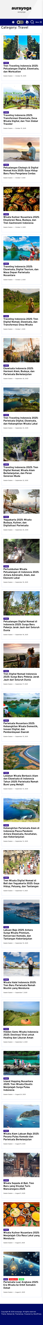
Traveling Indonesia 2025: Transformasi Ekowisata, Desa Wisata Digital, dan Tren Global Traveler (20, 120)
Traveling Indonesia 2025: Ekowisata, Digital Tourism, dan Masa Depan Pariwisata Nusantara (20, 271)
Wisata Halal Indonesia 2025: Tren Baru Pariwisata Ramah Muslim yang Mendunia (19, 985)
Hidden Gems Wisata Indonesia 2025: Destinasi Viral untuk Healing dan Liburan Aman (20, 1035)
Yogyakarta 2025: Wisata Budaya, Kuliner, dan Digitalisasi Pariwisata (17, 522)
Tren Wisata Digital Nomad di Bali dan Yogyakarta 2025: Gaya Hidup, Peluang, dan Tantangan (21, 883)
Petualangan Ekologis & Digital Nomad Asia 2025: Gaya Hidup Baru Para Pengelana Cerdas (20, 170)
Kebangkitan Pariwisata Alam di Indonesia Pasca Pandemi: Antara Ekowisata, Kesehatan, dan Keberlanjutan (21, 832)
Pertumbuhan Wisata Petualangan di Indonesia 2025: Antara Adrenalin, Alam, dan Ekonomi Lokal (21, 574)
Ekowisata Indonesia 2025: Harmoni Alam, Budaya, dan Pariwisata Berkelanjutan (19, 371)
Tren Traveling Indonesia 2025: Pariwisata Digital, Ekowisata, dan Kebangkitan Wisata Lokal (20, 421)
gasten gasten (8, 76)
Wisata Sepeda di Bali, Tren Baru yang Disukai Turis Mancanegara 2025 (18, 1186)
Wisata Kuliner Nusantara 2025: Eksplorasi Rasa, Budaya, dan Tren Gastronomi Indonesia (21, 220)
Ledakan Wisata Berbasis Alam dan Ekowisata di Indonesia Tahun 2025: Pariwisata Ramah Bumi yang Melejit (20, 780)
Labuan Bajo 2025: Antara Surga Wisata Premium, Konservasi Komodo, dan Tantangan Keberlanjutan (18, 934)
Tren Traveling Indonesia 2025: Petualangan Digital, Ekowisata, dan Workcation (21, 68)
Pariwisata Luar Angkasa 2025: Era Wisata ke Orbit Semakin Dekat (20, 1285)
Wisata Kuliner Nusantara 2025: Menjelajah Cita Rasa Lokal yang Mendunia (21, 1235)
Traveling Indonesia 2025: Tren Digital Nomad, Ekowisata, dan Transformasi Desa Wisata (20, 322)
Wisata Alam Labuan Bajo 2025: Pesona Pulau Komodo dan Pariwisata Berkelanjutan (21, 1136)
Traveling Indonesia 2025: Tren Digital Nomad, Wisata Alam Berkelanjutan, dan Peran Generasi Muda (20, 472)
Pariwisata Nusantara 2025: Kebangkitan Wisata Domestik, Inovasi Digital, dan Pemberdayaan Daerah (20, 728)
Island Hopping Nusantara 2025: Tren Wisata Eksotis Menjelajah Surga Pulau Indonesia (18, 1086)
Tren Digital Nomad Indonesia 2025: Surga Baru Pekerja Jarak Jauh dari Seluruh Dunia (21, 677)
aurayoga (21, 8)
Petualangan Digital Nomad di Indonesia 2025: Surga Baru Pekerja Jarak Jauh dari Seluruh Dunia (21, 626)
